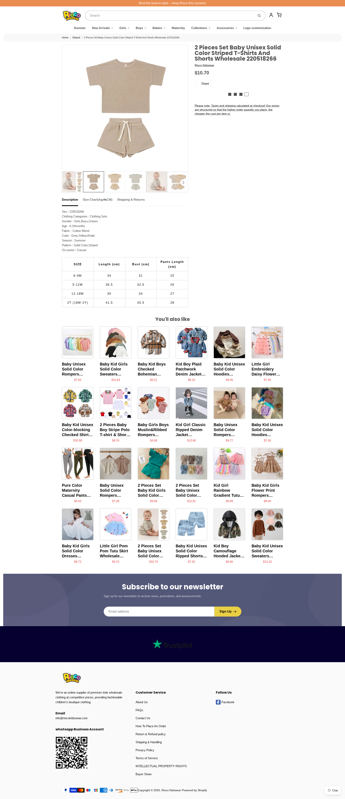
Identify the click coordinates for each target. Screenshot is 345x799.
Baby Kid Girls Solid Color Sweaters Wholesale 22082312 (114, 369)
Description (70, 199)
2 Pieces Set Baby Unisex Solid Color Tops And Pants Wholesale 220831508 (190, 490)
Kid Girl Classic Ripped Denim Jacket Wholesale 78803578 (191, 430)
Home (65, 37)
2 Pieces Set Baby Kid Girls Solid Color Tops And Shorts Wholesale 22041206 (153, 490)
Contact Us (143, 718)
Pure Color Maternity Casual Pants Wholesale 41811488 (74, 490)
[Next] (183, 182)
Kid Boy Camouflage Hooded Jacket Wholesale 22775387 (228, 551)
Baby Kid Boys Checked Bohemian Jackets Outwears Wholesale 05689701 (152, 369)
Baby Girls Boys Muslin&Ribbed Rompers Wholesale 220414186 (153, 430)
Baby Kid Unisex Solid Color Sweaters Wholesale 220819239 (267, 551)
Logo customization (257, 28)
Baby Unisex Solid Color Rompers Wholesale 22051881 (74, 369)
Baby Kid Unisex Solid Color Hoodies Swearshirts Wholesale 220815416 (267, 430)
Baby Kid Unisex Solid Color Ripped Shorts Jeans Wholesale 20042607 (191, 551)
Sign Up (225, 611)
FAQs (139, 710)
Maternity (178, 28)
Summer (80, 28)
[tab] (72, 201)
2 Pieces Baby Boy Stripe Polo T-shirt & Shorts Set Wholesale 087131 (115, 430)
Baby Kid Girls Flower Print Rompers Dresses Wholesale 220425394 (265, 490)
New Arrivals (101, 28)
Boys (139, 28)
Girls (122, 28)
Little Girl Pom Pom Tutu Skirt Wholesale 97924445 (114, 551)
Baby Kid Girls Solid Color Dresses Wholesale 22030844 (76, 551)
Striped (76, 37)
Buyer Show (144, 774)
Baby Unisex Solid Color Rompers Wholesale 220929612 (225, 430)
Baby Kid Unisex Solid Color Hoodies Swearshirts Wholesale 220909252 (229, 369)
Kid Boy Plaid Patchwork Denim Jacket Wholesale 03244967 (188, 369)
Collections (199, 28)
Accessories (225, 28)
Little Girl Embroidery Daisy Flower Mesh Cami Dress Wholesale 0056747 (264, 369)
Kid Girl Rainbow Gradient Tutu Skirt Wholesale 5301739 (229, 490)
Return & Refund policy (151, 734)
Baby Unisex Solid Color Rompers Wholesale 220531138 (112, 490)
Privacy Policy (145, 750)
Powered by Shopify (194, 790)
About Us (142, 702)
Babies (157, 28)
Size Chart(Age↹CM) (97, 199)
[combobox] (169, 16)
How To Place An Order (151, 726)
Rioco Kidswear (204, 65)
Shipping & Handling (149, 742)
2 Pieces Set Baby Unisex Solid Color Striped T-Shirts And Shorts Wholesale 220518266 (131, 37)
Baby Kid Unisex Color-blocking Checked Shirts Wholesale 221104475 (77, 430)
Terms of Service (147, 758)
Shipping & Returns (131, 199)
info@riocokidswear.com (72, 718)
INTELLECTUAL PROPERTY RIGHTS (161, 766)
